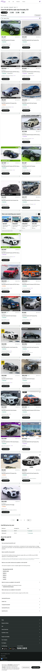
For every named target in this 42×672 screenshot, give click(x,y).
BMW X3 (4, 573)
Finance (23, 1)
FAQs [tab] (3, 539)
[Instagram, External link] (24, 648)
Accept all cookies (36, 667)
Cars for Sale (6, 7)
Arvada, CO (11, 7)
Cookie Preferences (4, 660)
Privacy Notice (3, 655)
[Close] (41, 662)
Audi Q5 (4, 579)
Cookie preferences (26, 667)
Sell (13, 1)
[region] (21, 666)
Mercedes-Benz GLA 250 (8, 569)
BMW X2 (4, 575)
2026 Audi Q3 (4, 530)
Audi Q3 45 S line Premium (8, 586)
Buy (9, 1)
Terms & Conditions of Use (5, 653)
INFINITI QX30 (6, 571)
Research (18, 1)
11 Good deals (30, 533)
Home (2, 7)
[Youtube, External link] (22, 648)
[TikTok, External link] (18, 648)
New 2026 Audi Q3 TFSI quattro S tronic (6, 226)
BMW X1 (4, 577)
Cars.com (3, 666)
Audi (15, 7)
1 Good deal (30, 530)
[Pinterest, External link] (26, 648)
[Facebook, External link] (20, 648)
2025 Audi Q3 (4, 533)
